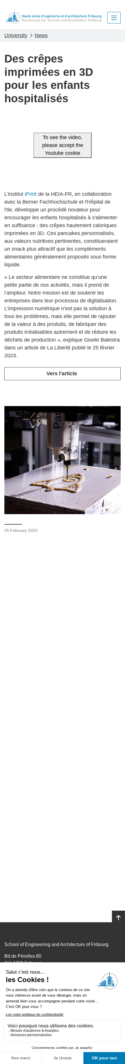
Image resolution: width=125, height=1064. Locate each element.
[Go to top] (118, 918)
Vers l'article (62, 373)
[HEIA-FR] (53, 17)
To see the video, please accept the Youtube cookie (62, 145)
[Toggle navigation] (114, 18)
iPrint (31, 194)
